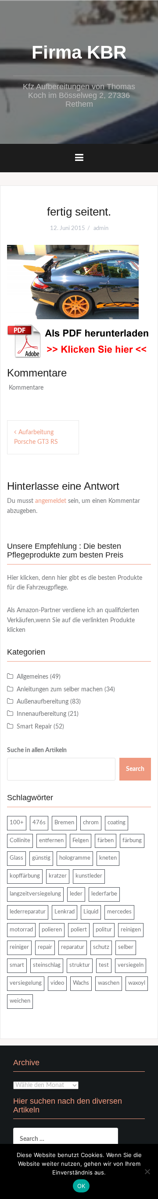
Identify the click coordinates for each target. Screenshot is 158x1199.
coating (117, 823)
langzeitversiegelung (35, 894)
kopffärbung (25, 876)
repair (45, 947)
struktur (79, 965)
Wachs (81, 983)
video (57, 983)
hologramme (74, 858)
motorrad (21, 930)
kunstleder (88, 876)
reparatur (72, 947)
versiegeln (131, 965)
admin (100, 228)
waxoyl (136, 983)
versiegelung (26, 983)
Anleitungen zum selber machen (60, 690)
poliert (79, 930)
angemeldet (50, 501)
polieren (52, 930)
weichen (20, 1001)
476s (39, 823)
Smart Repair (34, 727)
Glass (16, 858)
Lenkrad (64, 912)
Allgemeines (32, 677)
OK (81, 1185)
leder (76, 894)
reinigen (131, 930)
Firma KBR (79, 52)
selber (125, 947)
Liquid (90, 912)
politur (104, 930)
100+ (17, 823)
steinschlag (47, 965)
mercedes (119, 912)
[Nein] (147, 1171)
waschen (108, 983)
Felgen (80, 840)
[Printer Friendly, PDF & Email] (79, 341)
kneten (108, 858)
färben (105, 840)
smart (17, 965)
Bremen (64, 823)
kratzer (58, 876)
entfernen (51, 840)
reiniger (19, 947)
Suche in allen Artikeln (37, 750)
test (104, 965)
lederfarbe (104, 894)
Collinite (20, 840)
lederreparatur (28, 912)
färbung (132, 840)
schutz (101, 947)
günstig (41, 858)
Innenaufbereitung (41, 714)
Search (135, 769)
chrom (91, 823)
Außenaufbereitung (42, 702)
